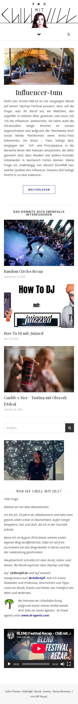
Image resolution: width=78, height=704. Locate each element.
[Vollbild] (69, 664)
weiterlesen (39, 189)
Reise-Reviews (62, 691)
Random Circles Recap (23, 271)
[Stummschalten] (62, 664)
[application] (39, 648)
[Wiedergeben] (9, 664)
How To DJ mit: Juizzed (23, 333)
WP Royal (41, 696)
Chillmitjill (27, 691)
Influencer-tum (39, 92)
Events (47, 691)
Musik (37, 691)
